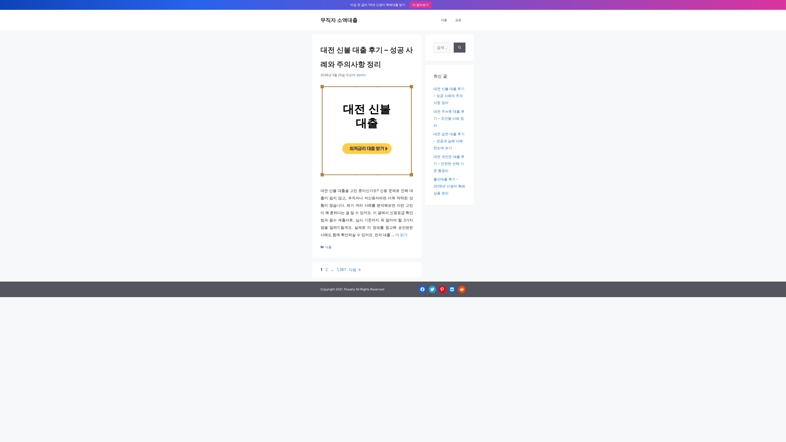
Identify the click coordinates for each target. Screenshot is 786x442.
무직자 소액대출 (339, 20)
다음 (355, 269)
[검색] (459, 48)
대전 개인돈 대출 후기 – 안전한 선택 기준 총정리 (449, 164)
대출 (444, 20)
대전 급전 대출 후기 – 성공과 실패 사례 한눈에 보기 (449, 141)
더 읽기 (401, 235)
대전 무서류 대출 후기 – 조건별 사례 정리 (449, 118)
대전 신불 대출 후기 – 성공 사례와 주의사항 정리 (449, 96)
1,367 (341, 269)
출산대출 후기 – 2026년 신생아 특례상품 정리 (449, 186)
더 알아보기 (420, 5)
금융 (458, 20)
